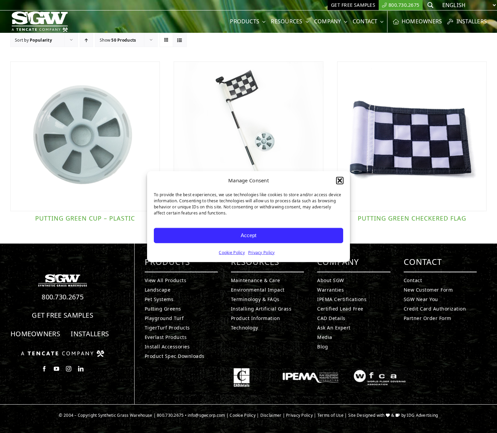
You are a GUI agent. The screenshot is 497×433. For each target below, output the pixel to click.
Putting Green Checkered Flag (412, 218)
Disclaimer (271, 415)
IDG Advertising (422, 415)
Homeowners (35, 333)
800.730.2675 (63, 296)
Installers (90, 333)
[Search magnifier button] (430, 5)
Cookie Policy (232, 252)
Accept (248, 235)
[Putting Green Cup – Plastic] (85, 136)
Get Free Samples (62, 315)
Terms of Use (330, 415)
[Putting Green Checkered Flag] (412, 136)
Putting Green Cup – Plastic (85, 218)
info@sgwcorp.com (206, 415)
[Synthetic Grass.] (62, 353)
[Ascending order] (86, 40)
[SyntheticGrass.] (39, 13)
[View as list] (179, 40)
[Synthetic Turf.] (62, 276)
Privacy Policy (261, 252)
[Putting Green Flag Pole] (248, 136)
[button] (339, 180)
